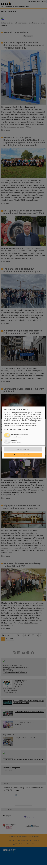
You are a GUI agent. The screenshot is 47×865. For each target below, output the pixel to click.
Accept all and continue (23, 455)
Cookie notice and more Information (17, 429)
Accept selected (23, 449)
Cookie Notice (21, 416)
